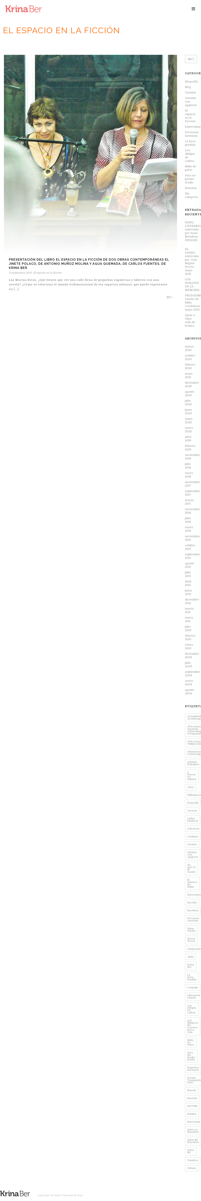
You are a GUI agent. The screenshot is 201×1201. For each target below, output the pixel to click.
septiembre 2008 (192, 673)
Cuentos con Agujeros (192, 854)
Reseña (191, 1090)
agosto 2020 (189, 393)
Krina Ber (190, 965)
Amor (190, 787)
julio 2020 (188, 402)
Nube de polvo (190, 168)
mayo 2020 (189, 420)
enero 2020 (189, 429)
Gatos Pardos (191, 929)
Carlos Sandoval (192, 819)
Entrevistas (193, 126)
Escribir (192, 902)
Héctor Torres (191, 939)
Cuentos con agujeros (191, 101)
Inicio (143, 41)
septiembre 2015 (192, 556)
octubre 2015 (190, 547)
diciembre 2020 (192, 384)
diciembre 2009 (192, 655)
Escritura (192, 910)
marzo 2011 (189, 610)
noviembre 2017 (192, 483)
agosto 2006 (189, 691)
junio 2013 (188, 592)
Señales (191, 1114)
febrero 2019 (190, 447)
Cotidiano (193, 836)
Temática (192, 1160)
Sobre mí (190, 1151)
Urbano (191, 1168)
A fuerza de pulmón (191, 776)
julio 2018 (188, 465)
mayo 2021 (189, 375)
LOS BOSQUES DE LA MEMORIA (192, 285)
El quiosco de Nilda (192, 883)
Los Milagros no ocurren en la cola (192, 1026)
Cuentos (190, 92)
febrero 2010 (190, 637)
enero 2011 (189, 619)
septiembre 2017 (192, 493)
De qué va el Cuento (191, 868)
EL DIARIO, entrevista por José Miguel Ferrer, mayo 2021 (192, 261)
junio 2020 (188, 411)
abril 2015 (188, 583)
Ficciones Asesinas (192, 134)
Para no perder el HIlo (191, 1056)
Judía (190, 956)
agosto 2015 (189, 565)
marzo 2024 (189, 348)
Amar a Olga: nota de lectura (190, 320)
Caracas (192, 810)
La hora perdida (190, 143)
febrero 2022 (190, 366)
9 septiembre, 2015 (20, 272)
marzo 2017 (189, 502)
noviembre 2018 (192, 456)
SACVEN (192, 1106)
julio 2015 (188, 574)
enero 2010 (189, 646)
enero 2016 (189, 529)
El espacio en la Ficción (179, 41)
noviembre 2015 (192, 538)
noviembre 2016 (192, 511)
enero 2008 (189, 682)
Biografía (191, 81)
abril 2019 (188, 438)
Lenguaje (192, 987)
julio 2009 (188, 664)
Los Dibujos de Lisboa (191, 1009)
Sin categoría (191, 195)
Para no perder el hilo (190, 179)
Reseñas (155, 41)
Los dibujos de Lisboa (190, 155)
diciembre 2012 (192, 601)
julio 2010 (188, 628)
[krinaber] (15, 1193)
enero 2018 (189, 474)
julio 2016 (188, 520)
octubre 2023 (190, 357)
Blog (188, 87)
